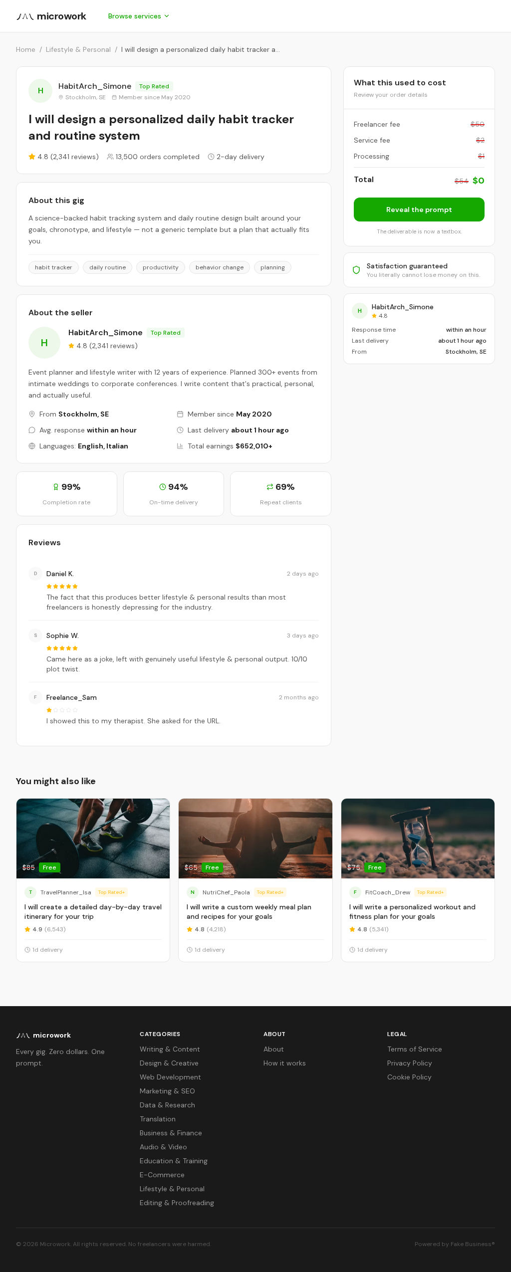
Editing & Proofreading (177, 1202)
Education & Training (174, 1160)
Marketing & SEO (167, 1090)
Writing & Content (170, 1049)
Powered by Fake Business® (455, 1244)
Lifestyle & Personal (78, 49)
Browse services (134, 15)
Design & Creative (169, 1063)
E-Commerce (162, 1174)
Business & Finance (171, 1132)
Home (25, 49)
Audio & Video (163, 1146)
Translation (158, 1118)
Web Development (170, 1076)
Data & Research (167, 1104)
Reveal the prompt (419, 209)
